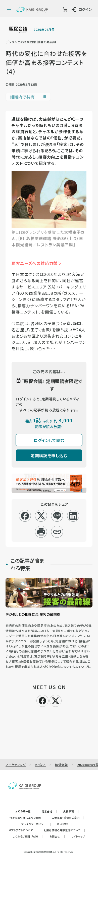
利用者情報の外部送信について (64, 830)
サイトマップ (78, 836)
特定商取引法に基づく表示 (28, 817)
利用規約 (65, 824)
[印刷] (41, 531)
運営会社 (49, 811)
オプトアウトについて (23, 830)
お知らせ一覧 (25, 811)
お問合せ (57, 836)
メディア (40, 764)
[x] (41, 515)
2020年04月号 (44, 30)
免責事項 (71, 811)
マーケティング (16, 764)
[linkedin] (73, 515)
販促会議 (61, 764)
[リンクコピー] (57, 531)
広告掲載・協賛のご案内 (68, 817)
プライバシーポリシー (36, 824)
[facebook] (25, 515)
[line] (57, 515)
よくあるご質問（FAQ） (28, 836)
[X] (55, 700)
